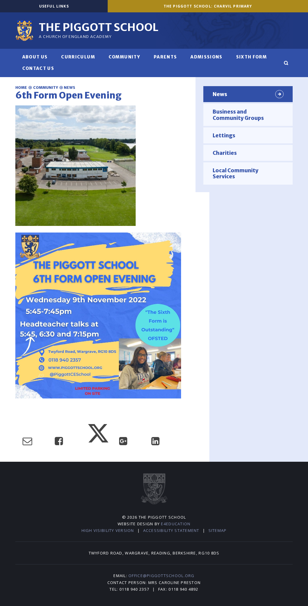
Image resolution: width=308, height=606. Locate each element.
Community (45, 87)
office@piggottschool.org (161, 575)
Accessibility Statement (171, 530)
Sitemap (217, 530)
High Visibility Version (108, 530)
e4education (175, 523)
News (69, 87)
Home (21, 87)
